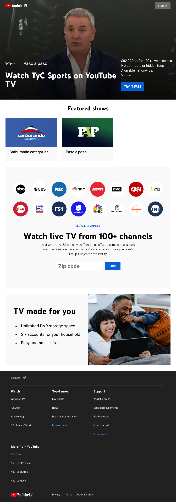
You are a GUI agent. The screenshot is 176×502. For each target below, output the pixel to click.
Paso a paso (76, 152)
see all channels (88, 225)
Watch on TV (18, 399)
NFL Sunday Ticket (21, 425)
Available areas (102, 399)
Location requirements (106, 407)
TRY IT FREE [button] (132, 86)
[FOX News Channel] (40, 209)
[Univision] (78, 209)
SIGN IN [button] (163, 5)
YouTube (16, 454)
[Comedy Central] (155, 189)
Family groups (101, 416)
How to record (101, 425)
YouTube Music (19, 471)
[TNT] (155, 209)
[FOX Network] (59, 189)
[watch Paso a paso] (87, 132)
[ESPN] (97, 189)
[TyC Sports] (10, 64)
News (55, 407)
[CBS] (40, 189)
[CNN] (136, 189)
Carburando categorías (28, 152)
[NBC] (78, 189)
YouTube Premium (21, 463)
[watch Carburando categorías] (31, 132)
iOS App (15, 407)
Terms (68, 494)
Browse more (59, 425)
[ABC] (20, 189)
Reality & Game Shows (64, 416)
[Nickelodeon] (136, 209)
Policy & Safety (85, 494)
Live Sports (58, 399)
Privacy (56, 494)
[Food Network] (20, 209)
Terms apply (126, 75)
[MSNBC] (97, 209)
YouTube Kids (18, 480)
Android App (18, 416)
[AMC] (116, 189)
